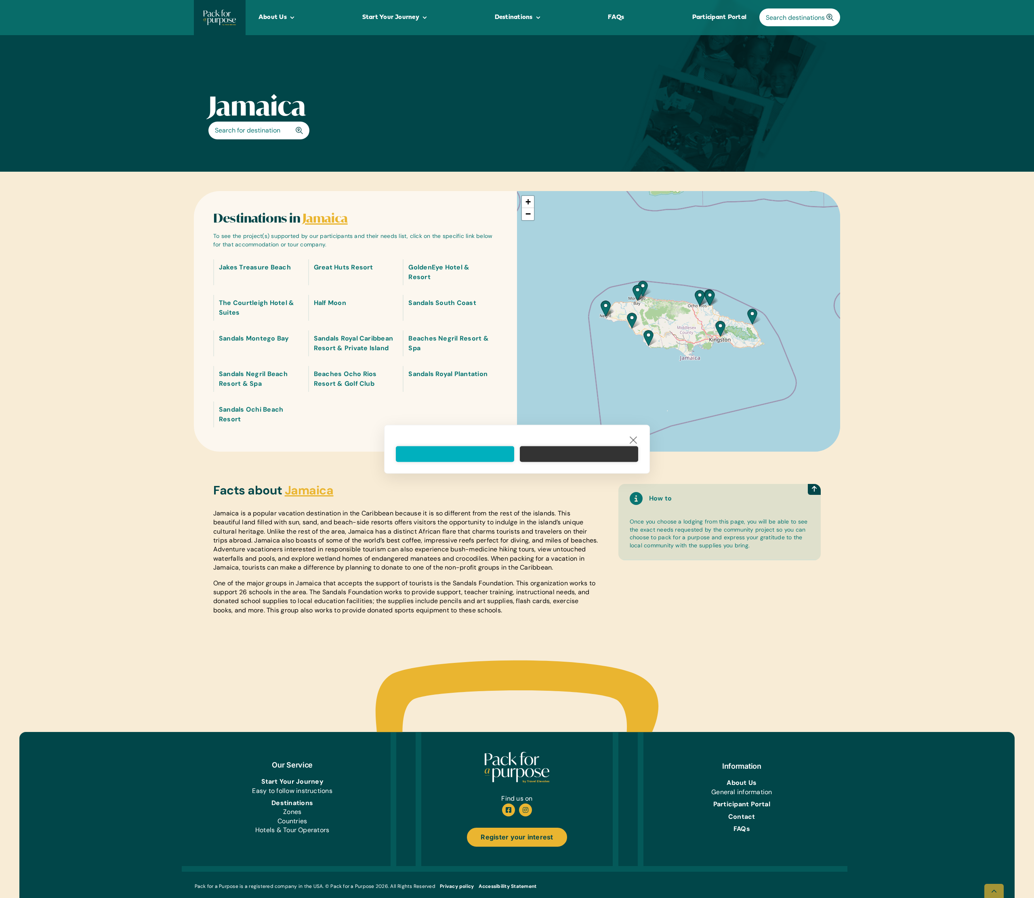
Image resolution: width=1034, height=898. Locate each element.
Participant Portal (741, 804)
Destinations (292, 803)
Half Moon (330, 303)
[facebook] (508, 809)
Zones (292, 812)
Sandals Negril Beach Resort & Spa (253, 379)
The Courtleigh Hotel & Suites (256, 308)
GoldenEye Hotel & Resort (438, 272)
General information (741, 792)
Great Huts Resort (343, 267)
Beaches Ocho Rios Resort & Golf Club (345, 379)
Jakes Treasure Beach (255, 267)
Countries (292, 821)
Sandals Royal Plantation (448, 374)
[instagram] (525, 809)
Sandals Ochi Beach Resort (251, 414)
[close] (633, 439)
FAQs (741, 828)
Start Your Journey (292, 781)
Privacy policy (457, 886)
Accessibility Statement (508, 886)
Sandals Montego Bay (254, 338)
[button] (648, 338)
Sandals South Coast (442, 303)
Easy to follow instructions (292, 791)
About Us (742, 782)
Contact (741, 816)
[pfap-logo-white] (517, 755)
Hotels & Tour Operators (292, 830)
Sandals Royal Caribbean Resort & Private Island (353, 343)
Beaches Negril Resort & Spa (448, 343)
